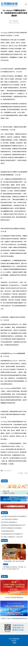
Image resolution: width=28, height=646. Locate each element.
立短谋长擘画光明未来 (7, 531)
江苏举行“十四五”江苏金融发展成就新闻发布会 (14, 618)
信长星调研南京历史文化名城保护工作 (12, 534)
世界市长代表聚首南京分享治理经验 (11, 528)
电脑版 (14, 643)
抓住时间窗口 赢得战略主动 (9, 522)
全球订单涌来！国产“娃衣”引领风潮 (14, 561)
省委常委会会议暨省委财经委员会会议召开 (13, 525)
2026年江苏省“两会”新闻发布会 (14, 597)
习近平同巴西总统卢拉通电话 (9, 519)
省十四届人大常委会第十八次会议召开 (12, 537)
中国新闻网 (15, 21)
